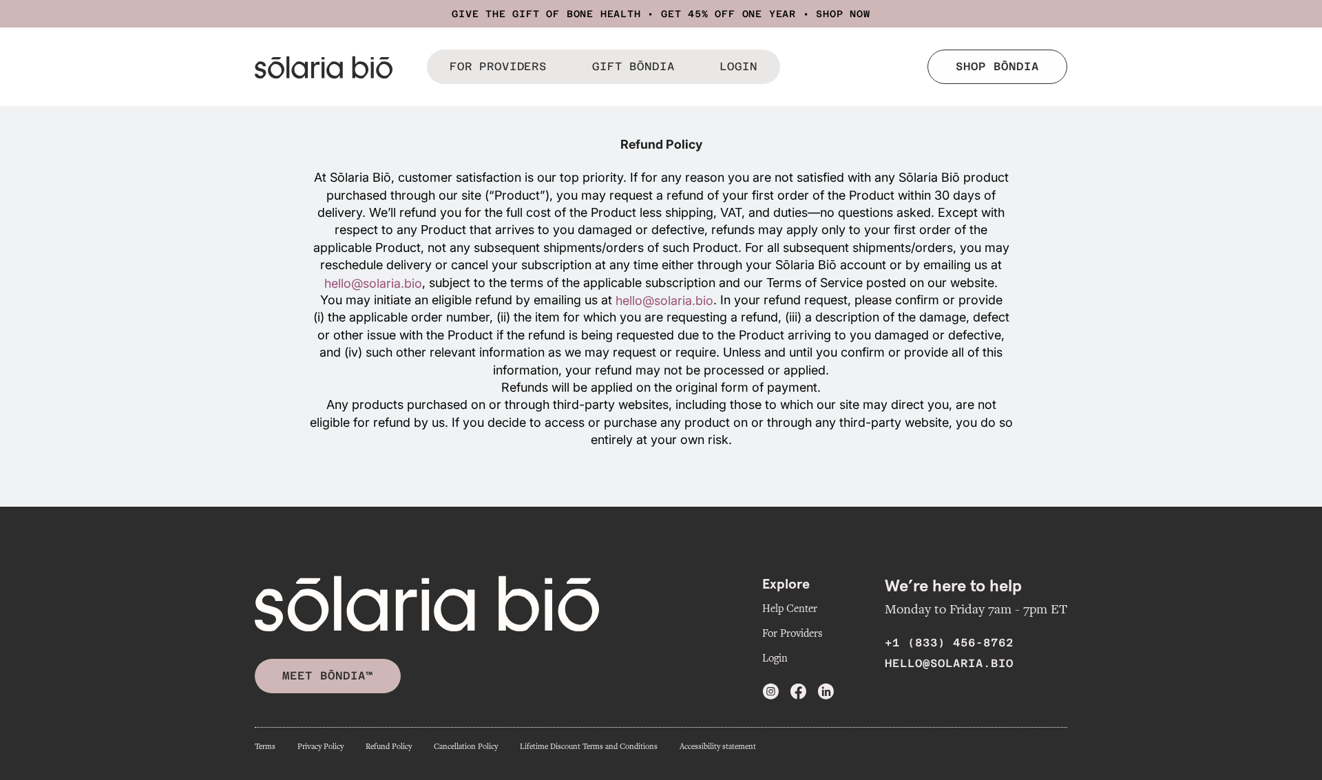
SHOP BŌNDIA (997, 66)
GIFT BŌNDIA (633, 66)
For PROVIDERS (498, 66)
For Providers (792, 633)
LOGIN (738, 66)
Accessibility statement (718, 746)
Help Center (789, 608)
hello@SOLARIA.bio (949, 663)
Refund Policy (389, 746)
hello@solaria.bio (373, 283)
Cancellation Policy (466, 746)
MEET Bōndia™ (327, 675)
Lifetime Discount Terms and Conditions (589, 746)
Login (775, 658)
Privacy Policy (320, 746)
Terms (265, 746)
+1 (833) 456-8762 (949, 642)
